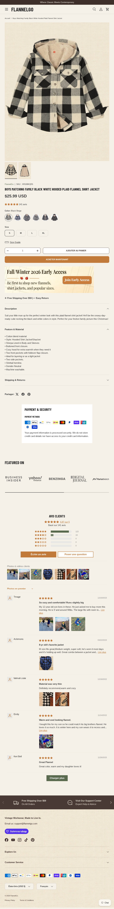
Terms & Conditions (27, 900)
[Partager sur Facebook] (23, 394)
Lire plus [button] (102, 652)
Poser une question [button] (76, 554)
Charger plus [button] (57, 778)
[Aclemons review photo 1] (46, 663)
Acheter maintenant (57, 259)
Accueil (7, 18)
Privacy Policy (10, 900)
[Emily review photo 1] (46, 741)
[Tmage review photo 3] (78, 624)
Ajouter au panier (76, 251)
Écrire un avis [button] (38, 554)
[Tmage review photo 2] (62, 624)
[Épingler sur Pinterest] (29, 394)
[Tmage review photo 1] (46, 624)
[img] (46, 598)
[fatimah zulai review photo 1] (46, 699)
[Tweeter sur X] (17, 394)
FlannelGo (9, 184)
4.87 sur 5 (65, 522)
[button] (107, 9)
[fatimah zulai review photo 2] (62, 699)
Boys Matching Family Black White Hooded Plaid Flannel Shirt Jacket (37, 18)
